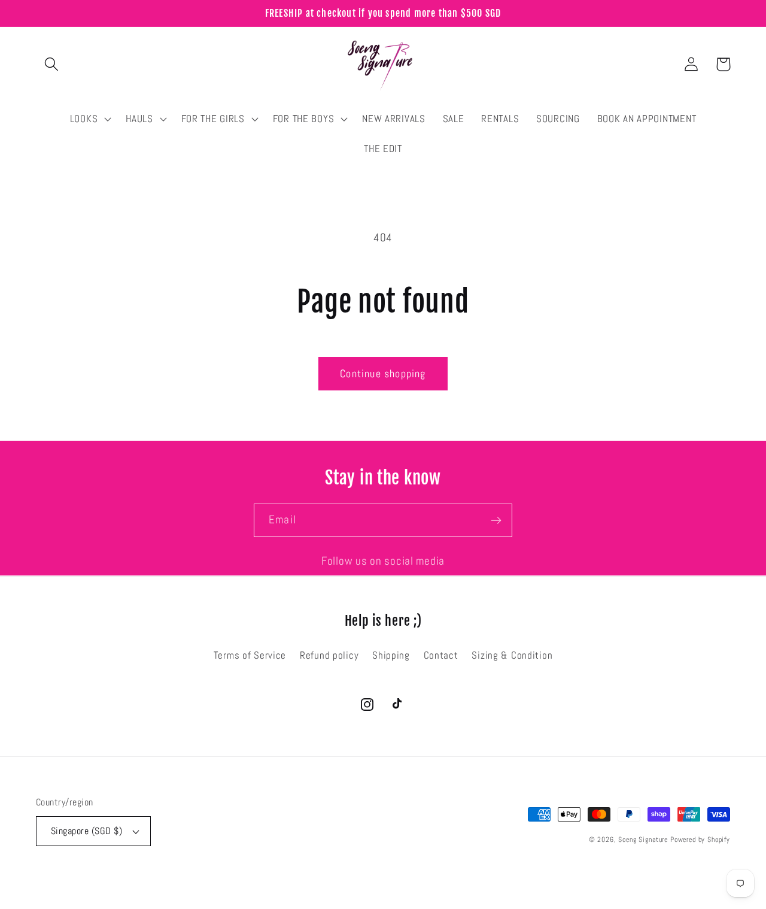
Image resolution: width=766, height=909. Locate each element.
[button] (52, 64)
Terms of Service (250, 655)
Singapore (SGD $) (86, 831)
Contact (441, 655)
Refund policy (329, 655)
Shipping (391, 655)
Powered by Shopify (700, 839)
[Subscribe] (496, 520)
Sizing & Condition (512, 655)
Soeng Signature (643, 839)
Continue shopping (382, 373)
